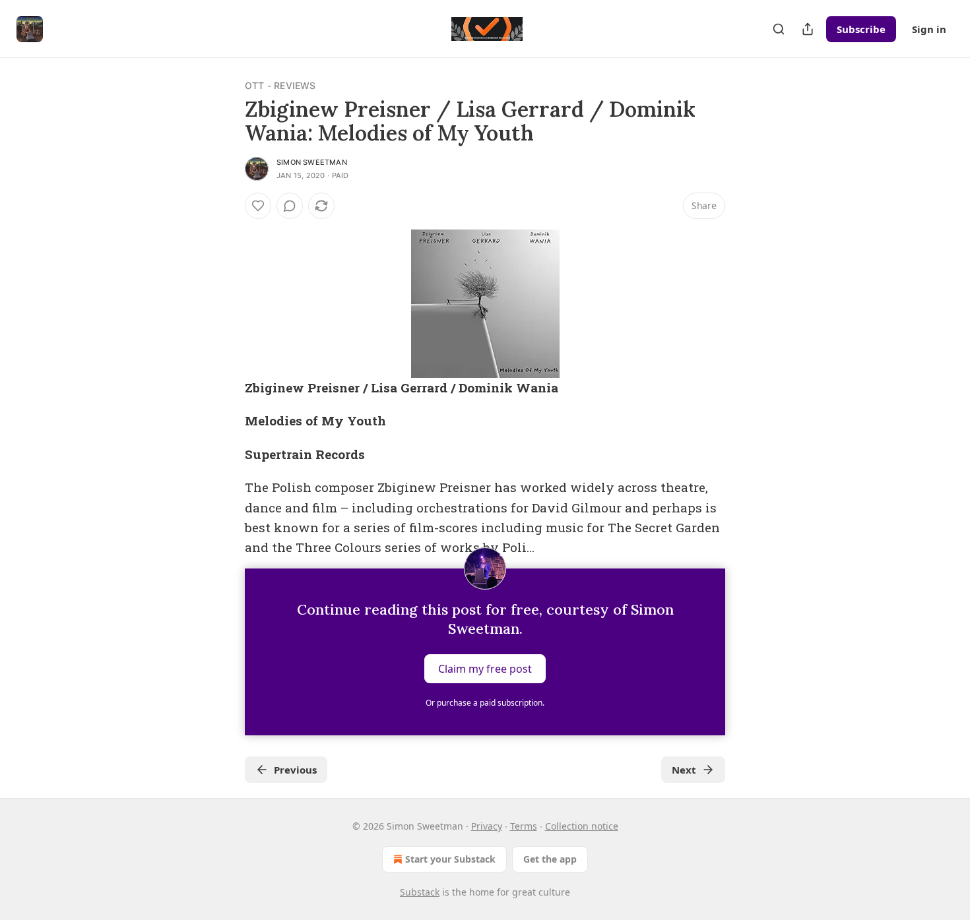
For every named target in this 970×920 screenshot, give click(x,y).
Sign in (929, 29)
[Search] (778, 29)
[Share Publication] (807, 29)
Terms (523, 826)
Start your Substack (450, 859)
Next (684, 769)
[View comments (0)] (289, 206)
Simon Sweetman (311, 162)
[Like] (258, 206)
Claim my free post (485, 668)
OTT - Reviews (280, 85)
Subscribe (861, 29)
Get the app (550, 859)
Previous (295, 769)
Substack (419, 892)
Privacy (486, 826)
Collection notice (581, 826)
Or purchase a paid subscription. (485, 702)
